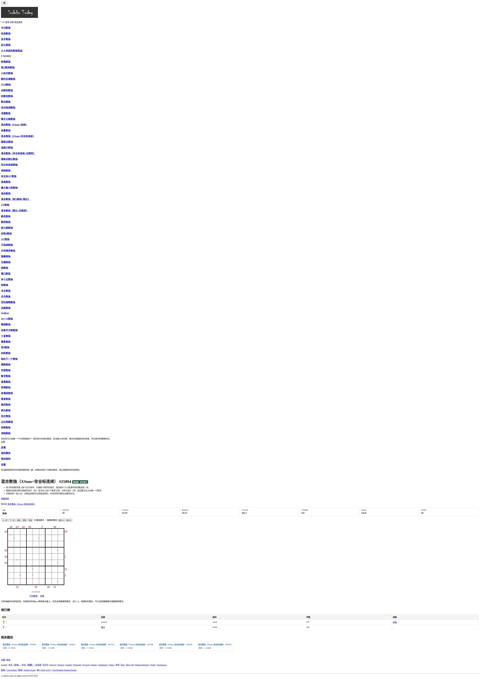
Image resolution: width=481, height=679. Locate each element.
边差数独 (6, 308)
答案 (42, 596)
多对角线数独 (8, 107)
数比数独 (6, 101)
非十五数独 (7, 279)
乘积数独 (6, 222)
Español (69, 665)
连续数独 (6, 182)
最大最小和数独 (9, 187)
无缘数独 (6, 262)
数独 (3, 670)
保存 (24, 520)
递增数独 (6, 381)
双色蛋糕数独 (8, 302)
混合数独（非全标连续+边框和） (18, 153)
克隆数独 (6, 113)
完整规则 (5, 499)
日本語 (38, 665)
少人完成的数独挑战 (11, 50)
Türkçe (111, 665)
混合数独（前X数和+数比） (15, 199)
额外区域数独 (8, 79)
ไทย (122, 665)
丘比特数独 (7, 422)
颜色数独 (6, 216)
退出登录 (18, 22)
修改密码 (6, 458)
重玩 (18, 520)
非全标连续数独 (9, 164)
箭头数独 (6, 410)
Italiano (94, 665)
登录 (7, 22)
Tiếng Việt (130, 665)
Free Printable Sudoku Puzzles (64, 670)
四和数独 (6, 353)
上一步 (4, 520)
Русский (86, 665)
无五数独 (6, 290)
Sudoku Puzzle (30, 670)
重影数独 (6, 341)
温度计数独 (7, 147)
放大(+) (61, 520)
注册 (12, 22)
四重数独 (6, 130)
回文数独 (6, 416)
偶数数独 (6, 364)
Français (53, 665)
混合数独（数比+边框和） (15, 210)
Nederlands (102, 665)
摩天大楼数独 (8, 119)
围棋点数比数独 (9, 159)
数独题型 (7, 56)
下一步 (12, 520)
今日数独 (6, 27)
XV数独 (5, 204)
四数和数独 (7, 96)
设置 (3, 447)
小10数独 (6, 84)
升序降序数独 (8, 250)
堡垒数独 (6, 399)
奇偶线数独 (7, 393)
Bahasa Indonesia (142, 665)
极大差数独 (7, 227)
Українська (161, 665)
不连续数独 (7, 245)
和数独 (4, 285)
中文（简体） (14, 665)
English (4, 665)
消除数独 (6, 433)
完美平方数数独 (9, 330)
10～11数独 (7, 318)
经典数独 (6, 61)
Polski (153, 665)
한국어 (45, 665)
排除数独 (6, 170)
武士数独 (6, 45)
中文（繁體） (28, 665)
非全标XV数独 (8, 176)
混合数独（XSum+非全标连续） (18, 136)
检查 (30, 520)
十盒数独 (6, 336)
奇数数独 (6, 427)
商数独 (4, 267)
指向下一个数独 (9, 359)
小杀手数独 (7, 73)
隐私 (8, 660)
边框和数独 (7, 90)
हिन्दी (117, 665)
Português (77, 665)
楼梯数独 (6, 324)
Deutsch (61, 665)
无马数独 (6, 296)
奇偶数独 (6, 387)
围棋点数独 (7, 142)
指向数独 (6, 193)
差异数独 (6, 404)
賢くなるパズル (44, 670)
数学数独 (6, 376)
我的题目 (6, 453)
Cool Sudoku (11, 670)
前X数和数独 (8, 67)
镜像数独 (6, 256)
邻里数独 (6, 370)
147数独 (5, 239)
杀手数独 (6, 39)
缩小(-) (69, 520)
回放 (395, 622)
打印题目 (34, 596)
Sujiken (5, 313)
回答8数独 (6, 233)
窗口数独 (6, 273)
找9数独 (5, 347)
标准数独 (6, 33)
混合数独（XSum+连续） (14, 124)
